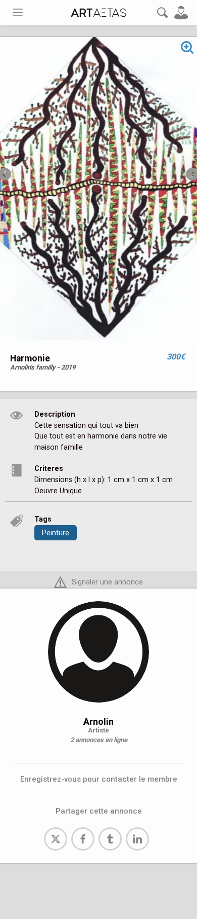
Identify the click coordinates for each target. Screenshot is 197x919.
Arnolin (98, 721)
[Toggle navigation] (18, 12)
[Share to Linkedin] (137, 839)
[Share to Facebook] (82, 839)
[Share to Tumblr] (110, 839)
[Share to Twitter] (55, 839)
